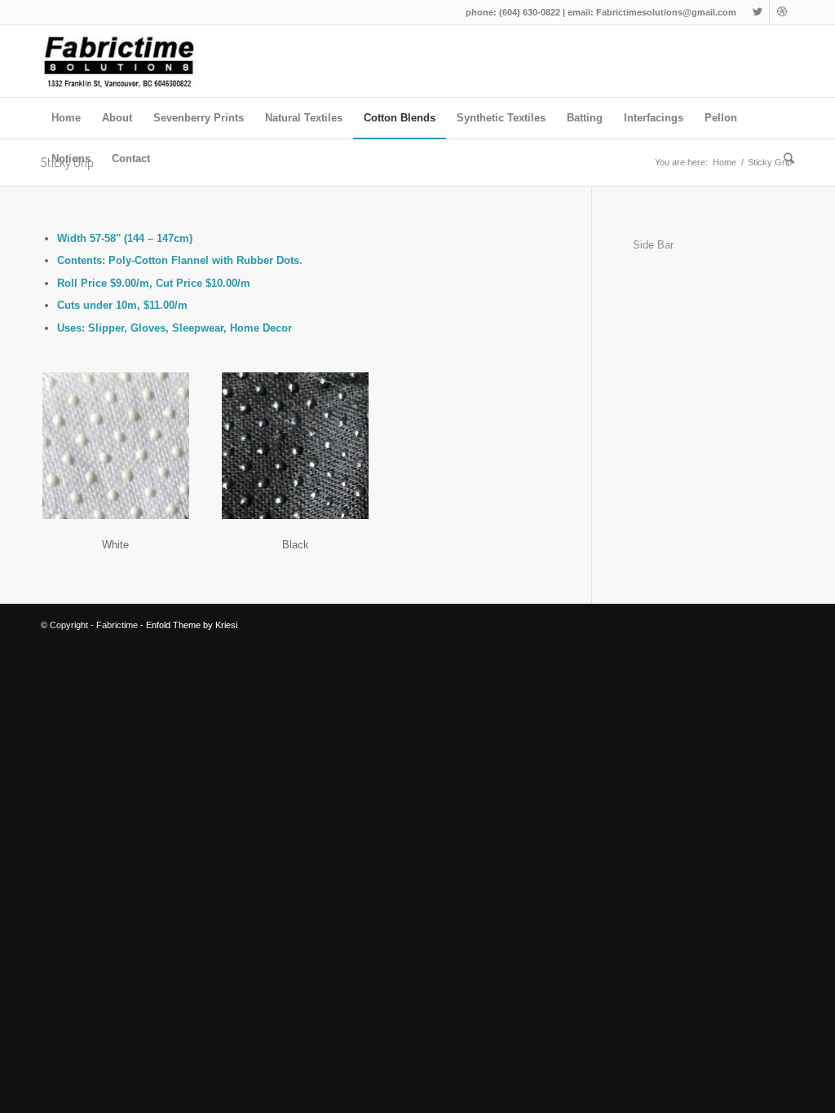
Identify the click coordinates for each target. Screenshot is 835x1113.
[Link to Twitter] (757, 12)
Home (724, 162)
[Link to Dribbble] (782, 12)
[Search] (783, 159)
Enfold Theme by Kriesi (191, 625)
